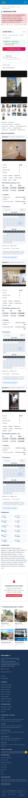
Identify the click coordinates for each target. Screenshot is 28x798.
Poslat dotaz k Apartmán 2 (10, 382)
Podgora (3, 740)
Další (22, 209)
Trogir (12, 740)
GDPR (9, 794)
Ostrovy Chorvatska (5, 689)
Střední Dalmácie (11, 7)
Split (6, 740)
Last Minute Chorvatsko (6, 698)
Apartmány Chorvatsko (6, 687)
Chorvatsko (3, 7)
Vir (23, 732)
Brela (11, 738)
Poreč (23, 719)
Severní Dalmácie (6, 730)
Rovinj (8, 721)
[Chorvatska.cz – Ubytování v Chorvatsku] (4, 2)
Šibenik (16, 732)
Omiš (21, 738)
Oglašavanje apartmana (22, 795)
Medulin (14, 719)
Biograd (2, 732)
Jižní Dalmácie (5, 736)
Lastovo (15, 744)
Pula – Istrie (3, 769)
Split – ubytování (4, 760)
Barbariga (3, 719)
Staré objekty (5, 678)
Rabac (4, 721)
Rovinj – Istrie (4, 767)
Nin (5, 732)
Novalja (18, 725)
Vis (18, 740)
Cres (2, 725)
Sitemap (13, 794)
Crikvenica (6, 725)
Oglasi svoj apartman (7, 671)
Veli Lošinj (18, 727)
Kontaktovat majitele (15, 49)
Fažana (7, 719)
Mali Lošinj (13, 725)
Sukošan (20, 732)
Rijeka (13, 727)
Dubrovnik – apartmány (6, 757)
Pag (13, 732)
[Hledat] (26, 752)
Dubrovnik (6, 744)
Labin (11, 719)
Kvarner (3, 723)
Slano (2, 746)
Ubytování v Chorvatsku (10, 659)
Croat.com (3, 711)
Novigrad (19, 719)
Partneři (4, 676)
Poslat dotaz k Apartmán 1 (10, 257)
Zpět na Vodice (6, 65)
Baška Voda (3, 738)
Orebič (19, 744)
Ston (5, 746)
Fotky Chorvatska (5, 696)
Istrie (2, 717)
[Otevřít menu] (25, 2)
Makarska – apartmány (6, 762)
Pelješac (23, 744)
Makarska (17, 738)
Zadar (6, 733)
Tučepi (15, 740)
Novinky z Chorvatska (6, 701)
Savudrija (12, 721)
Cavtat (2, 744)
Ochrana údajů (3, 795)
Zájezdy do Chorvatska (6, 684)
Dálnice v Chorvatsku (5, 691)
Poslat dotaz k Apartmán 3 (10, 508)
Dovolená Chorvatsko (6, 709)
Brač (8, 738)
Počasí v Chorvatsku (5, 694)
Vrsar (19, 721)
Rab (11, 727)
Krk (9, 725)
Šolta (9, 740)
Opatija (7, 727)
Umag (16, 721)
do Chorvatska (5, 668)
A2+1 (11, 35)
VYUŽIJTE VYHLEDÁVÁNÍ (15, 20)
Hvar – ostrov (4, 764)
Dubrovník (4, 742)
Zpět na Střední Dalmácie (9, 67)
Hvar (14, 738)
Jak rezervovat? (6, 783)
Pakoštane (9, 732)
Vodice (18, 7)
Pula (2, 721)
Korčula (11, 744)
